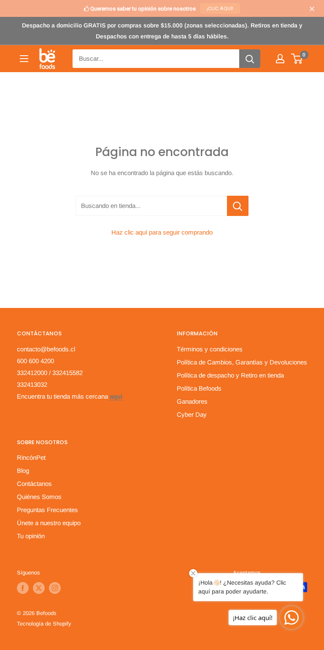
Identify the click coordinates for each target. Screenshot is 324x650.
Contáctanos (34, 483)
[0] (297, 59)
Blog (23, 470)
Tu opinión (31, 535)
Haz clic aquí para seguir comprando (162, 232)
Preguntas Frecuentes (47, 509)
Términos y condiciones (210, 349)
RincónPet (31, 457)
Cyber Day (192, 414)
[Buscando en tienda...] (237, 206)
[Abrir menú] (24, 58)
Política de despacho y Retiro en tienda (230, 375)
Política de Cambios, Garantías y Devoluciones (242, 362)
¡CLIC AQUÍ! (220, 8)
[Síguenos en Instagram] (55, 588)
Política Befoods (199, 388)
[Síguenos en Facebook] (23, 588)
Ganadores (192, 401)
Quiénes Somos (39, 496)
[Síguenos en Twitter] (39, 588)
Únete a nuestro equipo (49, 522)
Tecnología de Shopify (44, 623)
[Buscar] (249, 58)
